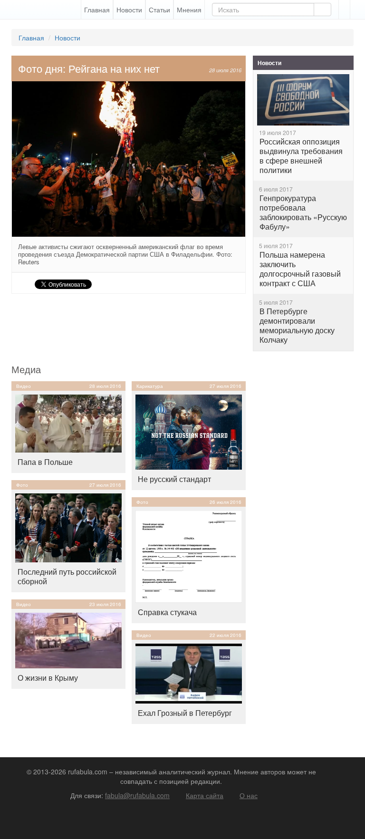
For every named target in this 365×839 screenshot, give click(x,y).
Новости (129, 9)
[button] (344, 9)
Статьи (159, 9)
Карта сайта (204, 795)
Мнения (189, 9)
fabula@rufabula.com (137, 795)
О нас (249, 795)
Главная (97, 9)
